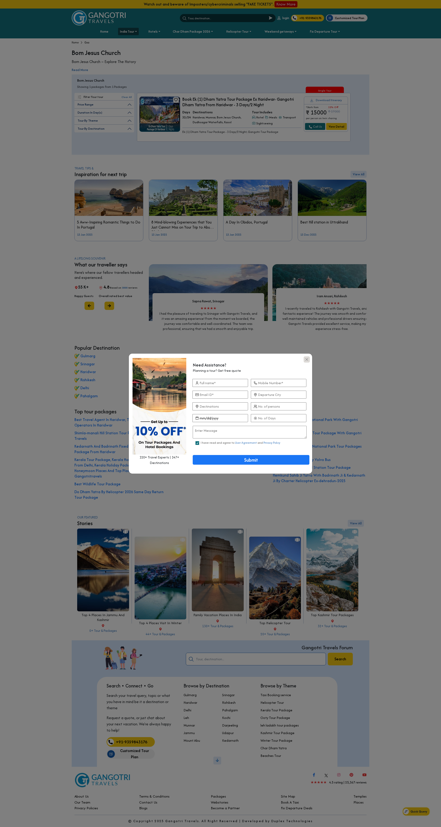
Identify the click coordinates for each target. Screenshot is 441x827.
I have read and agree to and (240, 443)
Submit (251, 460)
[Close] (307, 359)
